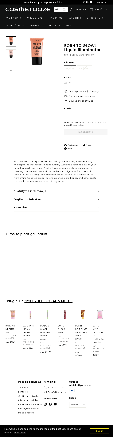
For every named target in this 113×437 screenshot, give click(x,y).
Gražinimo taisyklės (28, 396)
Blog (69, 25)
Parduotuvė (35, 18)
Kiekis (67, 108)
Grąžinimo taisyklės (28, 199)
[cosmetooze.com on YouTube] (55, 404)
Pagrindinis (13, 18)
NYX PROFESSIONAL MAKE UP (79, 54)
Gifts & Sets (95, 18)
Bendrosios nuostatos (30, 404)
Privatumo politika (28, 400)
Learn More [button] (20, 432)
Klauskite (20, 207)
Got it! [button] (99, 431)
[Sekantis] (11, 70)
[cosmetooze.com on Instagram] (45, 404)
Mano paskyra (26, 412)
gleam (70, 68)
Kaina (67, 77)
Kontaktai (36, 25)
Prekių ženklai (15, 25)
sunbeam (84, 68)
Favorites (74, 18)
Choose (69, 62)
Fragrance (55, 18)
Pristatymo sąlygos (28, 408)
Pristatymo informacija (30, 191)
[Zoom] (37, 54)
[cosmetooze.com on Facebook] (50, 404)
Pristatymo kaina (94, 122)
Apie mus (54, 25)
